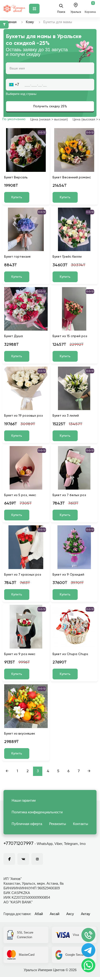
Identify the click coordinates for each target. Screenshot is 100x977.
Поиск (61, 12)
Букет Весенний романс (72, 177)
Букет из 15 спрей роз (70, 336)
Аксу (70, 914)
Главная (10, 22)
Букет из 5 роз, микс (20, 495)
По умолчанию (14, 119)
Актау (85, 914)
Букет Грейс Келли (67, 256)
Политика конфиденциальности (37, 812)
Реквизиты (57, 824)
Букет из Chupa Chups (70, 654)
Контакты (80, 824)
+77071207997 (18, 843)
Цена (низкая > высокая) (49, 119)
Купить (16, 197)
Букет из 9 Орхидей (68, 574)
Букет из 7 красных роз (22, 574)
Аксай (54, 914)
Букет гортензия (17, 256)
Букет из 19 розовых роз (23, 415)
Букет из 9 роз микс (19, 654)
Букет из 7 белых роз (69, 495)
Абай (39, 914)
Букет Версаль (16, 177)
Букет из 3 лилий (66, 415)
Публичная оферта (27, 824)
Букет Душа (13, 336)
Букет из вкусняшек (19, 733)
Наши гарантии (24, 800)
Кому (30, 22)
